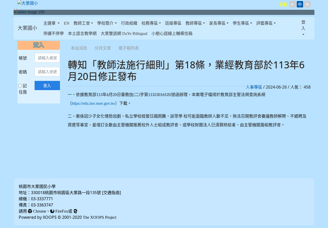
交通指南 (111, 193)
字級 (283, 4)
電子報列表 (128, 48)
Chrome (39, 211)
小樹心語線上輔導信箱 (171, 33)
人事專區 (254, 87)
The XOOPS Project (99, 217)
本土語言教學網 (82, 33)
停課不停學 (53, 33)
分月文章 (103, 48)
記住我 (23, 89)
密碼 (23, 72)
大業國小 (27, 28)
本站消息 (79, 48)
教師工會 (82, 23)
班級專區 (173, 23)
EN (66, 23)
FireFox (61, 211)
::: (42, 28)
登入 (47, 85)
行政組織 (129, 23)
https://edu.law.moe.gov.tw (93, 103)
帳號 (23, 58)
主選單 (50, 23)
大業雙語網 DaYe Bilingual (124, 33)
